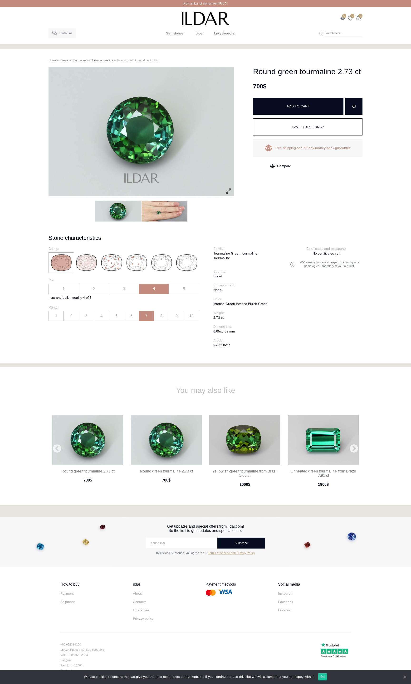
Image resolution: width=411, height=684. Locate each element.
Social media (289, 584)
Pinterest (284, 610)
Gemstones (174, 33)
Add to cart (298, 106)
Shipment (67, 602)
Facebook (285, 602)
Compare (284, 166)
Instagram (285, 593)
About (137, 593)
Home (52, 60)
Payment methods (221, 584)
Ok (322, 677)
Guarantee (141, 610)
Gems (64, 60)
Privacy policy (143, 618)
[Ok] (405, 676)
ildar (136, 584)
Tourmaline (79, 60)
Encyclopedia (224, 33)
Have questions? (308, 127)
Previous (57, 449)
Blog (199, 33)
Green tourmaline (102, 60)
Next (354, 449)
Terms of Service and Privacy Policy (231, 553)
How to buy (69, 584)
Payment (67, 593)
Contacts (139, 602)
